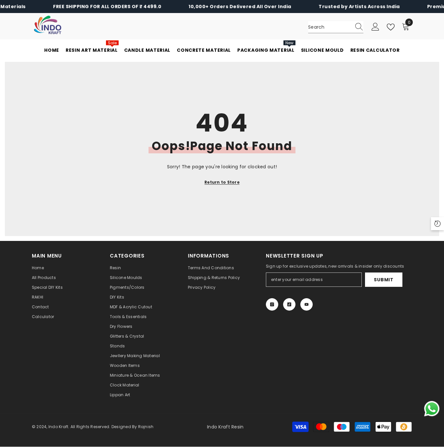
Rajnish (146, 426)
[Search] (335, 27)
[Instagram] (272, 304)
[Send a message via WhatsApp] (432, 409)
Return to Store (222, 182)
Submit (383, 279)
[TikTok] (289, 304)
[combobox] (329, 27)
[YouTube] (306, 304)
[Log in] (375, 27)
